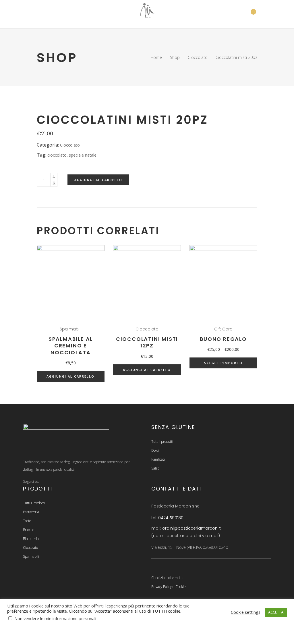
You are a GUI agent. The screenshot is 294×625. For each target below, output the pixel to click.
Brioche (28, 529)
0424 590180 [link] (170, 518)
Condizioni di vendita (167, 577)
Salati (155, 468)
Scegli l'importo (223, 363)
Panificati (158, 459)
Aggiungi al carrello (98, 180)
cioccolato (57, 155)
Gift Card (223, 329)
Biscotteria (31, 538)
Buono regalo (223, 339)
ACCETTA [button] (275, 612)
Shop (175, 57)
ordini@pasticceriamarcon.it (191, 528)
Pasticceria (31, 511)
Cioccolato (198, 57)
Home (156, 57)
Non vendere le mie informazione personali (55, 618)
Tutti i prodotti (162, 441)
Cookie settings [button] (245, 612)
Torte (27, 520)
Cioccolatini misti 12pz (147, 342)
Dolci (155, 450)
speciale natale (82, 155)
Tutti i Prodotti (34, 503)
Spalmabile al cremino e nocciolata (71, 345)
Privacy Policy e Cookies (169, 586)
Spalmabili (70, 329)
